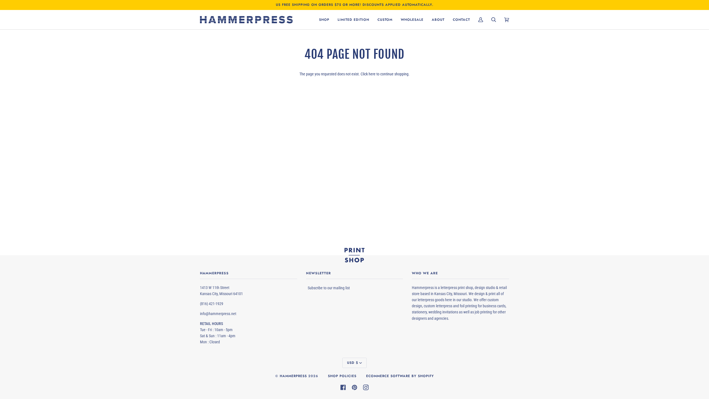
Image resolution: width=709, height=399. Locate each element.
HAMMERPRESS (293, 376)
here (372, 74)
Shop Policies (342, 376)
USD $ (352, 362)
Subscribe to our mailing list (329, 288)
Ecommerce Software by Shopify (400, 376)
